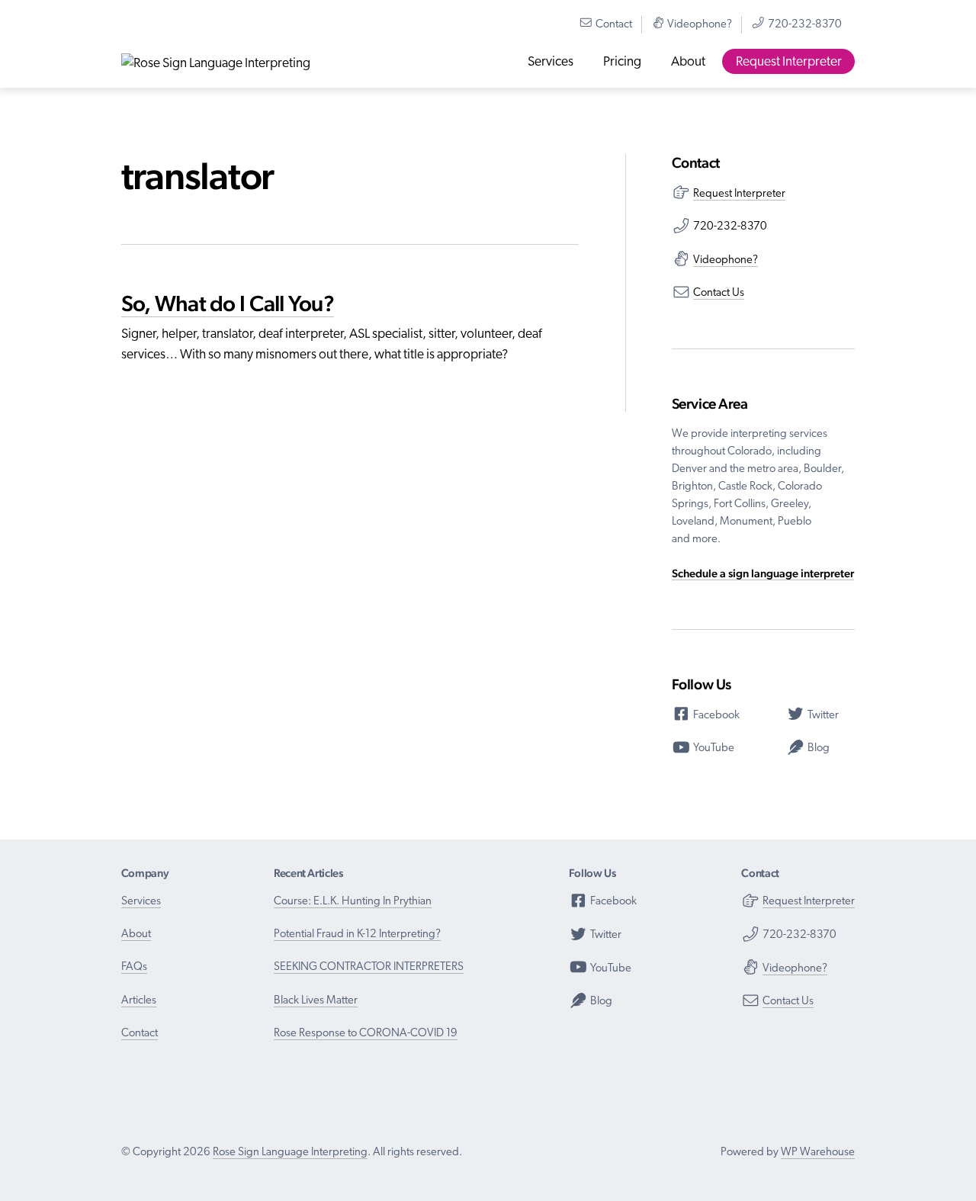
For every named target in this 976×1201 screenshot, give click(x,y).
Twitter (822, 715)
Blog (817, 748)
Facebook (715, 715)
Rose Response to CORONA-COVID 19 (366, 1033)
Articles (138, 1001)
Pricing (622, 62)
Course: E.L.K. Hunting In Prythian (353, 901)
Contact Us (718, 293)
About (688, 62)
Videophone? (698, 25)
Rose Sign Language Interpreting (290, 1152)
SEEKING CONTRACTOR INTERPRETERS (369, 967)
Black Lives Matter (316, 1001)
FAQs (134, 967)
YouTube (712, 748)
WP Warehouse (818, 1152)
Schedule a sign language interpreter (763, 573)
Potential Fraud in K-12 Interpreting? (357, 934)
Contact (612, 25)
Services (550, 62)
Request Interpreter (789, 62)
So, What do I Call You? (227, 303)
